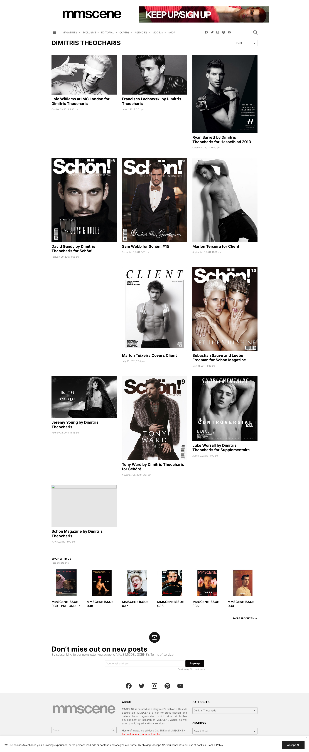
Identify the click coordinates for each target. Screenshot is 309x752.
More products (243, 618)
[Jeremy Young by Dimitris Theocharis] (84, 397)
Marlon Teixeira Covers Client (149, 355)
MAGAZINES (70, 32)
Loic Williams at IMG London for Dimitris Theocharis (81, 101)
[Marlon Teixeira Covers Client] (154, 309)
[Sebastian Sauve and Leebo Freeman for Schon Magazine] (225, 309)
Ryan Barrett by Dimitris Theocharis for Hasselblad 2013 (221, 139)
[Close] (306, 738)
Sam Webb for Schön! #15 (145, 246)
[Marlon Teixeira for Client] (225, 200)
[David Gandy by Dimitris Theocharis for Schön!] (84, 200)
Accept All (293, 744)
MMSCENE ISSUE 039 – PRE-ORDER (66, 604)
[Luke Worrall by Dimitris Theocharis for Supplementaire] (225, 408)
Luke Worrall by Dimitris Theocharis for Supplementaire (221, 447)
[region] (154, 744)
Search (113, 731)
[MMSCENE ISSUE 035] (207, 583)
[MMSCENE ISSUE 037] (137, 583)
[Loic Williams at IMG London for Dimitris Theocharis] (84, 75)
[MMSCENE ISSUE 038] (102, 583)
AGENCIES (141, 32)
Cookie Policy (215, 744)
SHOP (171, 32)
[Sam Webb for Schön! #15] (154, 200)
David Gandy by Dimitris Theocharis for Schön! (73, 248)
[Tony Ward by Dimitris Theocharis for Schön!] (154, 418)
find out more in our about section (141, 734)
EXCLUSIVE (89, 32)
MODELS (158, 32)
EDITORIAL (107, 32)
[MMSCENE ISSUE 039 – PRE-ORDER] (66, 583)
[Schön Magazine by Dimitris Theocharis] (84, 506)
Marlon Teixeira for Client (215, 246)
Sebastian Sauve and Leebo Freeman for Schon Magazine (219, 357)
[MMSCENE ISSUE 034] (243, 583)
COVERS (124, 32)
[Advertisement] (84, 292)
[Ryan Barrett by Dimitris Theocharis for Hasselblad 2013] (225, 94)
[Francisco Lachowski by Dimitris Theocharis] (154, 75)
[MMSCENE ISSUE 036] (172, 583)
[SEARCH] (255, 32)
